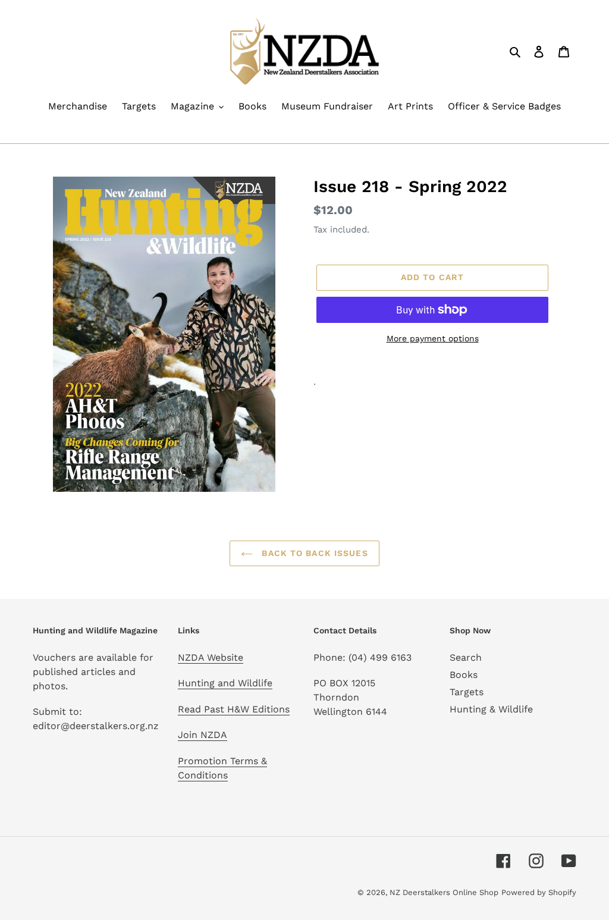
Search (466, 657)
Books (464, 674)
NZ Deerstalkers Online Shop (444, 892)
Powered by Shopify (538, 892)
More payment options (433, 338)
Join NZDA (202, 734)
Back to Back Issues (313, 553)
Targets (467, 692)
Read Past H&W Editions (234, 709)
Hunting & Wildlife (491, 709)
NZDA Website (210, 657)
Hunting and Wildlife (225, 683)
